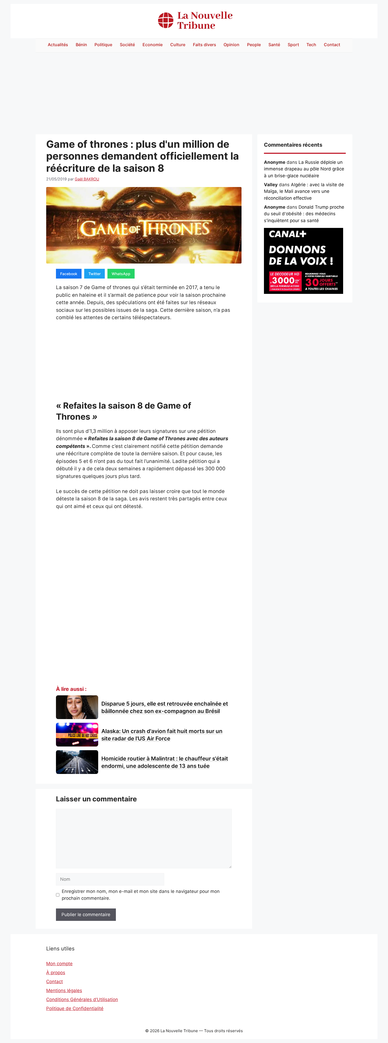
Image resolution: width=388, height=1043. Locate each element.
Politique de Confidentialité (74, 1008)
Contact (332, 44)
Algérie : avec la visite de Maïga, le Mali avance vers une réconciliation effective (304, 191)
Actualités (58, 44)
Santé (274, 44)
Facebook (68, 273)
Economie (153, 44)
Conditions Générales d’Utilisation (82, 999)
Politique (103, 44)
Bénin (81, 44)
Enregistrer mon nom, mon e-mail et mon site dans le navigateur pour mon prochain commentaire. (141, 895)
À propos (55, 972)
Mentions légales (64, 990)
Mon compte (59, 963)
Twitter (94, 273)
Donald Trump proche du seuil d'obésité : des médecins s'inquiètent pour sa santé (304, 213)
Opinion (231, 44)
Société (127, 44)
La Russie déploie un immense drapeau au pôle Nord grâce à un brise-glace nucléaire (304, 169)
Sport (293, 44)
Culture (177, 44)
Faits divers (204, 44)
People (254, 44)
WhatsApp (121, 273)
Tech (311, 44)
